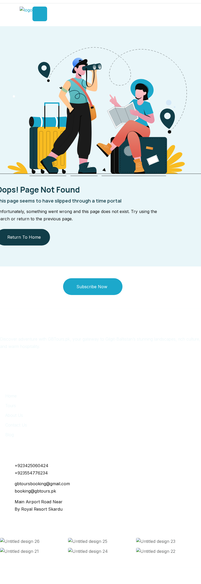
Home (11, 396)
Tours (10, 405)
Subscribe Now (91, 286)
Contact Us (16, 425)
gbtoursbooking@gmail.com (42, 483)
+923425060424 (31, 465)
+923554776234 (31, 473)
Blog (9, 434)
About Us (14, 415)
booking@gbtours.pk (35, 491)
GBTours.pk (97, 576)
